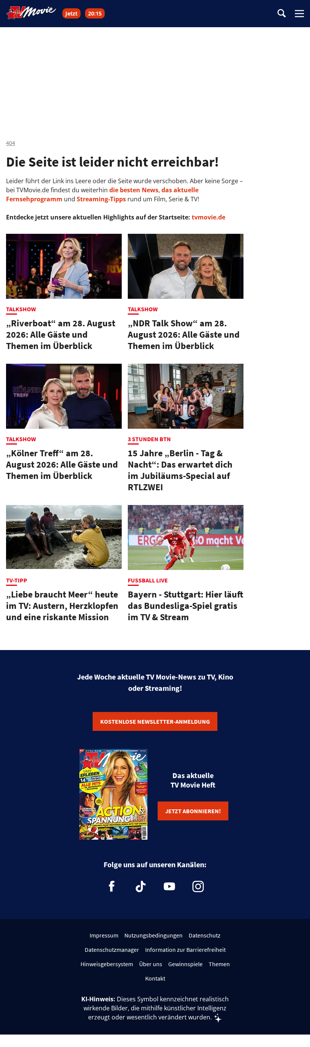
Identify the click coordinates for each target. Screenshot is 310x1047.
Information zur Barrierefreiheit (185, 949)
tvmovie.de (208, 217)
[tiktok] (140, 886)
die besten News (133, 190)
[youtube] (169, 886)
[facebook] (112, 886)
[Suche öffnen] (281, 14)
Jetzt (71, 13)
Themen (219, 964)
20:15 (95, 13)
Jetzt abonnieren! (193, 811)
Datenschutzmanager (112, 949)
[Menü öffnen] (299, 13)
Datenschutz (204, 935)
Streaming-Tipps (101, 199)
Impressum (104, 935)
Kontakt (155, 978)
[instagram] (198, 886)
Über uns (150, 964)
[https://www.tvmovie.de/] (31, 13)
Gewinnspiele (185, 964)
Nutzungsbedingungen (153, 935)
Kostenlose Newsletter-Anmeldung (155, 721)
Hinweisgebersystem (107, 964)
